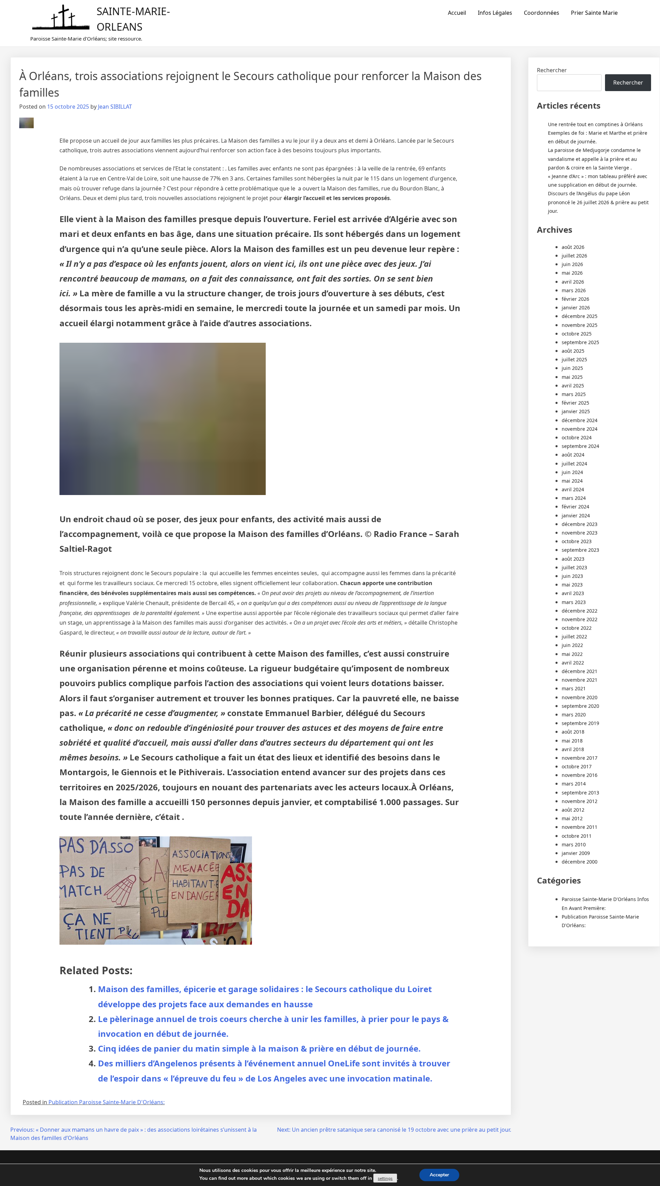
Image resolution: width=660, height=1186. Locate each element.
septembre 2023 (580, 550)
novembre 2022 (579, 619)
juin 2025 (572, 368)
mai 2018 (572, 740)
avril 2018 (573, 749)
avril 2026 (573, 281)
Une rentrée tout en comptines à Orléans (595, 124)
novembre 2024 (579, 429)
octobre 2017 (577, 766)
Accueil (457, 13)
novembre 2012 (579, 801)
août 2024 (573, 454)
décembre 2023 (579, 524)
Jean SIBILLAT (115, 106)
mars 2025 (574, 394)
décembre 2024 (579, 420)
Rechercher (552, 70)
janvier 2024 (576, 515)
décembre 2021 (579, 671)
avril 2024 (573, 489)
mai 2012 (572, 818)
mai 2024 (572, 480)
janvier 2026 (576, 307)
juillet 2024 (574, 463)
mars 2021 (574, 688)
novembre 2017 (579, 758)
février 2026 (575, 299)
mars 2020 (574, 714)
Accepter (439, 1175)
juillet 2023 (574, 567)
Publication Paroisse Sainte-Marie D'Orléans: (106, 1102)
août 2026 (573, 247)
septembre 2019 (580, 723)
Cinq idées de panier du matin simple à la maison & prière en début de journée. (259, 1048)
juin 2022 (572, 645)
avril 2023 (573, 593)
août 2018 (573, 731)
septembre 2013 (580, 792)
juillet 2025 (574, 359)
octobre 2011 (577, 836)
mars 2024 (574, 498)
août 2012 (573, 809)
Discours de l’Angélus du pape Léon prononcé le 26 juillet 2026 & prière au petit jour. (598, 202)
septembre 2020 (580, 706)
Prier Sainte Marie (594, 13)
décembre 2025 (579, 316)
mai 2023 (572, 584)
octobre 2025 (577, 333)
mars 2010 (574, 844)
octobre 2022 (577, 628)
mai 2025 (572, 377)
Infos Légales (495, 13)
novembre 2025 (579, 325)
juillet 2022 (574, 636)
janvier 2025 (576, 411)
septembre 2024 (580, 446)
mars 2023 (574, 602)
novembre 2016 (579, 775)
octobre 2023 (577, 541)
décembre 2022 (579, 610)
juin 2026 (572, 264)
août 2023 (573, 559)
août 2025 (573, 351)
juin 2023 (572, 576)
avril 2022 (573, 662)
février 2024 (575, 506)
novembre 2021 (579, 680)
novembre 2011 (579, 827)
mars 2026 (574, 290)
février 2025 (575, 402)
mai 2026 (572, 273)
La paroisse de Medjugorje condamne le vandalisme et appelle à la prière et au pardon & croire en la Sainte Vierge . (594, 159)
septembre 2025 (580, 342)
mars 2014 (574, 783)
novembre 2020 (579, 697)
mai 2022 (572, 654)
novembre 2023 (579, 532)
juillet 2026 (574, 255)
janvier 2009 (576, 853)
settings (385, 1178)
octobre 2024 (577, 437)
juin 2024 (572, 472)
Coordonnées (541, 13)
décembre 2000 (579, 861)
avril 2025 (573, 385)
